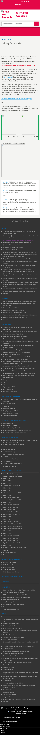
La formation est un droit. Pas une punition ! (16, 366)
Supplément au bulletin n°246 (11, 486)
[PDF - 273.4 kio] (9, 125)
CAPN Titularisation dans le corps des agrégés (16, 597)
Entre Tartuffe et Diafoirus (10, 635)
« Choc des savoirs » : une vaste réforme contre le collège (19, 368)
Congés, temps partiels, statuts (12, 411)
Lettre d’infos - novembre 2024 (12, 493)
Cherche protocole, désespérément (13, 654)
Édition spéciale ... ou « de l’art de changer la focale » (18, 663)
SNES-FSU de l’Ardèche (9, 562)
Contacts (2, 733)
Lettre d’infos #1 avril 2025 (10, 507)
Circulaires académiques (10, 416)
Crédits (2, 731)
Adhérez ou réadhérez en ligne (16, 98)
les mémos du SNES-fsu (9, 552)
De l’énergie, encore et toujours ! (12, 628)
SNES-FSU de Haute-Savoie (11, 572)
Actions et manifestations (10, 459)
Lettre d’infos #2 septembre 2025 (12, 524)
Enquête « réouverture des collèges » (13, 334)
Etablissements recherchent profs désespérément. (17, 350)
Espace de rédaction (21, 714)
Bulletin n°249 (7, 502)
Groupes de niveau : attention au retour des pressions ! (19, 373)
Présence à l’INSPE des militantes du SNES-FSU (16, 313)
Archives (5, 294)
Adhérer (5, 447)
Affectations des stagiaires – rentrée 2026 (15, 317)
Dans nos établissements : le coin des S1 (14, 445)
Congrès (5, 457)
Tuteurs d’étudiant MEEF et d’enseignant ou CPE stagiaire (20, 315)
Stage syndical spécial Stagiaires (12, 308)
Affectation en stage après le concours (14, 310)
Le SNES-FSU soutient (9, 466)
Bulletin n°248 (7, 495)
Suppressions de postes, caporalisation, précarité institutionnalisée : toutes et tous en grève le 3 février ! (18, 271)
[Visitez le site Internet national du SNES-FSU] (19, 709)
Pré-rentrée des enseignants (11, 600)
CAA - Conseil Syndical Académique (13, 454)
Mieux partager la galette (10, 640)
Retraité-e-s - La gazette (10, 426)
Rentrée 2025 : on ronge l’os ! (11, 245)
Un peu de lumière (8, 670)
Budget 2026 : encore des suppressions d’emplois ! (17, 259)
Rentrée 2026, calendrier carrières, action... (15, 548)
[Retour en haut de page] (35, 730)
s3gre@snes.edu (8, 77)
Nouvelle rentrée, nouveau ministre (13, 683)
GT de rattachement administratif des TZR (15, 595)
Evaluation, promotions (10, 408)
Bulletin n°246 (7, 488)
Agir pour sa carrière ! (9, 404)
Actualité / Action (8, 423)
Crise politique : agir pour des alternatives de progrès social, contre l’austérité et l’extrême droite (20, 255)
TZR (4, 382)
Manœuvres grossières (9, 617)
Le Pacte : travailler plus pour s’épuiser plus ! (15, 359)
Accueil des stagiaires (9, 602)
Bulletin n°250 (7, 517)
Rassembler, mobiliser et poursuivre (13, 247)
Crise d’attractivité (8, 692)
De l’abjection (7, 690)
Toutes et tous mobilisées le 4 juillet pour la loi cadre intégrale (21, 289)
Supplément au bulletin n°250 (11, 514)
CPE (4, 385)
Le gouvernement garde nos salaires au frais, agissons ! (19, 291)
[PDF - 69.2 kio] (13, 161)
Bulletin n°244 (7, 481)
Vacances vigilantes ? (9, 626)
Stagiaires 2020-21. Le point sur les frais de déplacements (19, 301)
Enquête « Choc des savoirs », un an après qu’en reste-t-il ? (19, 252)
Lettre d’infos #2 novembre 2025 (12, 529)
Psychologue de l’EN (9, 387)
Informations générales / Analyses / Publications (17, 430)
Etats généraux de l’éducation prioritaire (15, 336)
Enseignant (6, 380)
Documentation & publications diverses (14, 433)
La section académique (9, 452)
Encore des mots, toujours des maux (13, 637)
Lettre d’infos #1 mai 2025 (10, 510)
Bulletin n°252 (7, 531)
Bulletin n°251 (7, 519)
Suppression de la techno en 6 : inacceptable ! (16, 352)
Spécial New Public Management (12, 474)
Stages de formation (9, 449)
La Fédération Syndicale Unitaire (12, 464)
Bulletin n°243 (7, 479)
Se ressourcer (7, 681)
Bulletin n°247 (7, 490)
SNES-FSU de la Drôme (9, 565)
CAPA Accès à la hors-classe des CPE (13, 593)
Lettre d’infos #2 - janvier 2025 (12, 500)
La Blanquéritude (8, 649)
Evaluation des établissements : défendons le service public (20, 339)
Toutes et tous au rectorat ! (10, 607)
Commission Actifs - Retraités (11, 428)
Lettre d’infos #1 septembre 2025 (12, 522)
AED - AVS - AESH (8, 389)
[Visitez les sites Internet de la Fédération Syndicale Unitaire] (20, 712)
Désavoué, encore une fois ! (11, 624)
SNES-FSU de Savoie (9, 570)
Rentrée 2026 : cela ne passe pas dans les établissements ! (19, 699)
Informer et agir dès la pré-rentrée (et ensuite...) (17, 243)
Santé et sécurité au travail (10, 413)
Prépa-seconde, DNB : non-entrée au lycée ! (15, 371)
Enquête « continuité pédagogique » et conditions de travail (20, 332)
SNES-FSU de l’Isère (8, 567)
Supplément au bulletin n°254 (11, 543)
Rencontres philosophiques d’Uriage (13, 604)
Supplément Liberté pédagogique (12, 476)
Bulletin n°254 (7, 545)
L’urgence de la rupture (9, 697)
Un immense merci (8, 667)
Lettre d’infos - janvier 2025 (11, 498)
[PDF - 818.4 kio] (28, 125)
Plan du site (3, 728)
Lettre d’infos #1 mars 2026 (11, 536)
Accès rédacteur (4, 724)
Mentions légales (5, 727)
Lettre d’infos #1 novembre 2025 (12, 526)
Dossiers (5, 555)
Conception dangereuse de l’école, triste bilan (16, 651)
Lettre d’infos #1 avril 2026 (10, 538)
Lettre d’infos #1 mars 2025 (11, 505)
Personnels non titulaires (10, 392)
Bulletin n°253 (7, 533)
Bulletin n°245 (7, 483)
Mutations (6, 406)
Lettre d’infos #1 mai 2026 (10, 541)
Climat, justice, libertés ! (10, 250)
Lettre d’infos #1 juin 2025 (10, 512)
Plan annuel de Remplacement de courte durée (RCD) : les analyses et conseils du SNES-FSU (19, 363)
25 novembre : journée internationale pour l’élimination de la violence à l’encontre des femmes (20, 237)
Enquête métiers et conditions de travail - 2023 (16, 357)
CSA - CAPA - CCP (8, 461)
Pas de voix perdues (8, 665)
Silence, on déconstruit (9, 656)
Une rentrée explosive (9, 695)
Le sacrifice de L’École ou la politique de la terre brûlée (18, 646)
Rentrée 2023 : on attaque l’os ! (12, 355)
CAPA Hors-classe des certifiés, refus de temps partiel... (19, 590)
